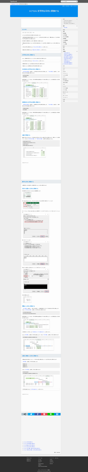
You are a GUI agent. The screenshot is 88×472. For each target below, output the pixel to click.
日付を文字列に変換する (37, 46)
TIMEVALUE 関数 (26, 104)
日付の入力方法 (35, 60)
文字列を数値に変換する (68, 62)
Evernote (51, 463)
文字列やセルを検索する (68, 54)
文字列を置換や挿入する (68, 55)
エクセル (17, 4)
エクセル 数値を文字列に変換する (29, 445)
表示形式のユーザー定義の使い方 (38, 331)
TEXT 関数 (25, 308)
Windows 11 (29, 459)
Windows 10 (29, 460)
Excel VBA (65, 27)
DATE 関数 (45, 334)
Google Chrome (41, 463)
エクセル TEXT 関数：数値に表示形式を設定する (31, 448)
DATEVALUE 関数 (26, 71)
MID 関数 (26, 334)
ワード (39, 462)
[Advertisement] (41, 23)
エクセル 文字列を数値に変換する (29, 443)
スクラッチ (52, 462)
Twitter (51, 459)
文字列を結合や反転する (68, 58)
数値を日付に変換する (36, 49)
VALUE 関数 (51, 71)
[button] (77, 1)
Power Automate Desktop (42, 466)
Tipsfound (13, 1)
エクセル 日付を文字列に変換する (29, 446)
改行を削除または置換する (68, 57)
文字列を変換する (67, 61)
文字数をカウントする (67, 59)
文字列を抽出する (34, 389)
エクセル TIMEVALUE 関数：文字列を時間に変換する (32, 449)
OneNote (39, 465)
